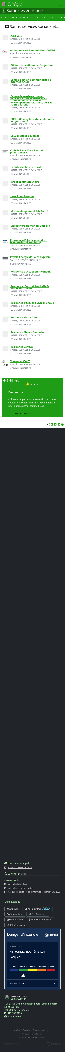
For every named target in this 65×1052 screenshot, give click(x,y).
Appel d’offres (34, 908)
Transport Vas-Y (20, 361)
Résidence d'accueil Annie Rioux (30, 271)
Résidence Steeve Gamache (27, 332)
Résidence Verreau (22, 347)
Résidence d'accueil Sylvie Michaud (32, 303)
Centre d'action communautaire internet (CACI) (30, 81)
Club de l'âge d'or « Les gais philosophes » (27, 151)
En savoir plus (19, 413)
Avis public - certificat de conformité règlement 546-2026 (34, 891)
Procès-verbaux (38, 914)
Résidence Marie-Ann (23, 317)
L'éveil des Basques (22, 196)
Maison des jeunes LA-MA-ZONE (30, 211)
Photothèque (16, 919)
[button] (62, 424)
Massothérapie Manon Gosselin (30, 225)
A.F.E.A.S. (16, 36)
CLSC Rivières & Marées (24, 136)
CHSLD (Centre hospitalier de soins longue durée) (32, 120)
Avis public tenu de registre (20, 888)
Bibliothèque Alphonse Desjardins (31, 65)
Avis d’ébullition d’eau (17, 884)
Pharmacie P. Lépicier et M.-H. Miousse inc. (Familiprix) (28, 241)
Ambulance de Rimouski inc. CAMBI (32, 50)
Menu (61, 4)
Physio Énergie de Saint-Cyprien (30, 257)
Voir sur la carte (18, 983)
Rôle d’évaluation (17, 925)
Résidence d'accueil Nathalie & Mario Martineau (29, 287)
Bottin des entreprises (41, 919)
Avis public (14, 908)
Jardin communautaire (24, 181)
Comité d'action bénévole (26, 167)
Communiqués (16, 914)
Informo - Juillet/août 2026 (20, 867)
